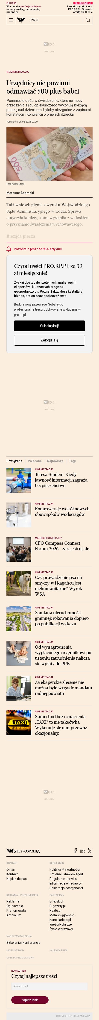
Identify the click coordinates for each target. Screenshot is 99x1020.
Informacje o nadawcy (66, 883)
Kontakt (12, 874)
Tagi (72, 461)
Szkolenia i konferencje (23, 942)
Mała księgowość (62, 915)
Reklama (12, 901)
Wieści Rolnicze (61, 924)
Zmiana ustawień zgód (66, 874)
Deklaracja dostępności (66, 888)
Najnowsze (55, 461)
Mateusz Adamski (20, 193)
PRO (35, 20)
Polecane (35, 461)
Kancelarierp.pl (60, 920)
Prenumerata (16, 910)
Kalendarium (58, 950)
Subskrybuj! (49, 326)
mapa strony (15, 950)
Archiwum (13, 915)
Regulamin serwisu (63, 879)
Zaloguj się (49, 340)
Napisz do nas (16, 879)
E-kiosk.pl (56, 901)
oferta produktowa (20, 957)
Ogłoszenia (14, 906)
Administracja (17, 71)
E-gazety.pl (58, 906)
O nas (10, 869)
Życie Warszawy (61, 929)
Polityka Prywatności (65, 869)
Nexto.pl (55, 910)
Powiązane (14, 461)
